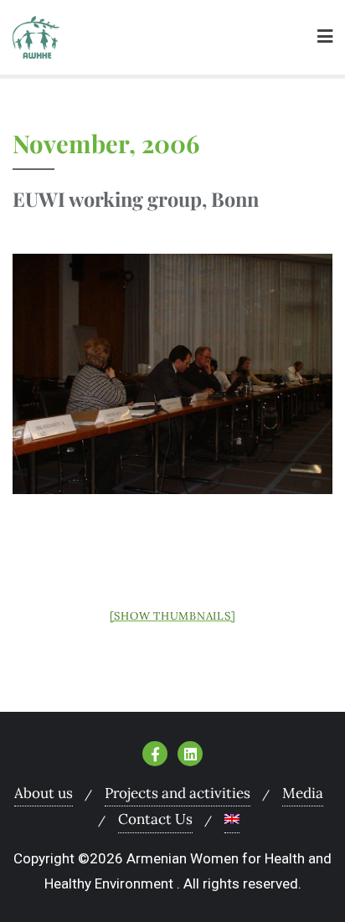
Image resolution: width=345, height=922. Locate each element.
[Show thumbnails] (173, 616)
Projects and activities (177, 793)
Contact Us (155, 819)
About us (43, 793)
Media (302, 793)
